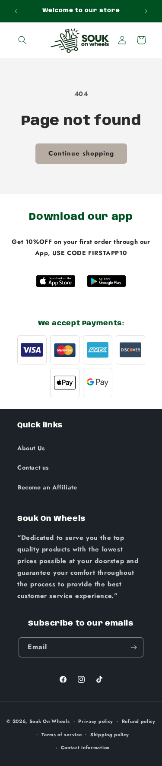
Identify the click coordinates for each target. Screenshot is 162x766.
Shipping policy (109, 734)
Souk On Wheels (49, 721)
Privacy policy (95, 721)
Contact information (85, 747)
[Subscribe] (133, 647)
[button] (22, 40)
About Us (31, 448)
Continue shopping (81, 153)
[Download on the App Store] (56, 281)
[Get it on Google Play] (107, 281)
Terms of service (61, 734)
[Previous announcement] (15, 11)
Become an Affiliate (47, 487)
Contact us (33, 467)
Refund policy (139, 721)
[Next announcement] (146, 11)
